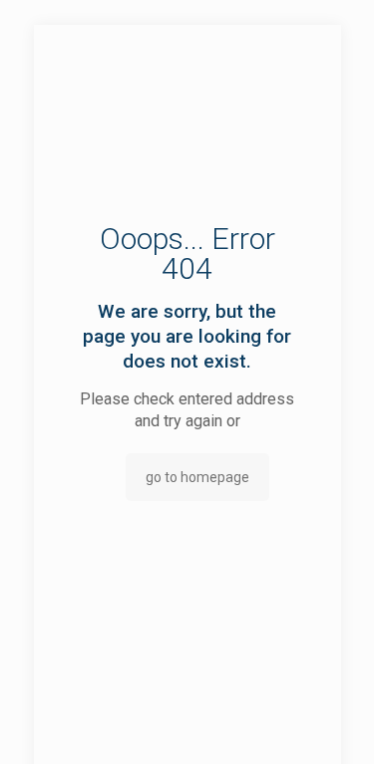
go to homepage (197, 477)
